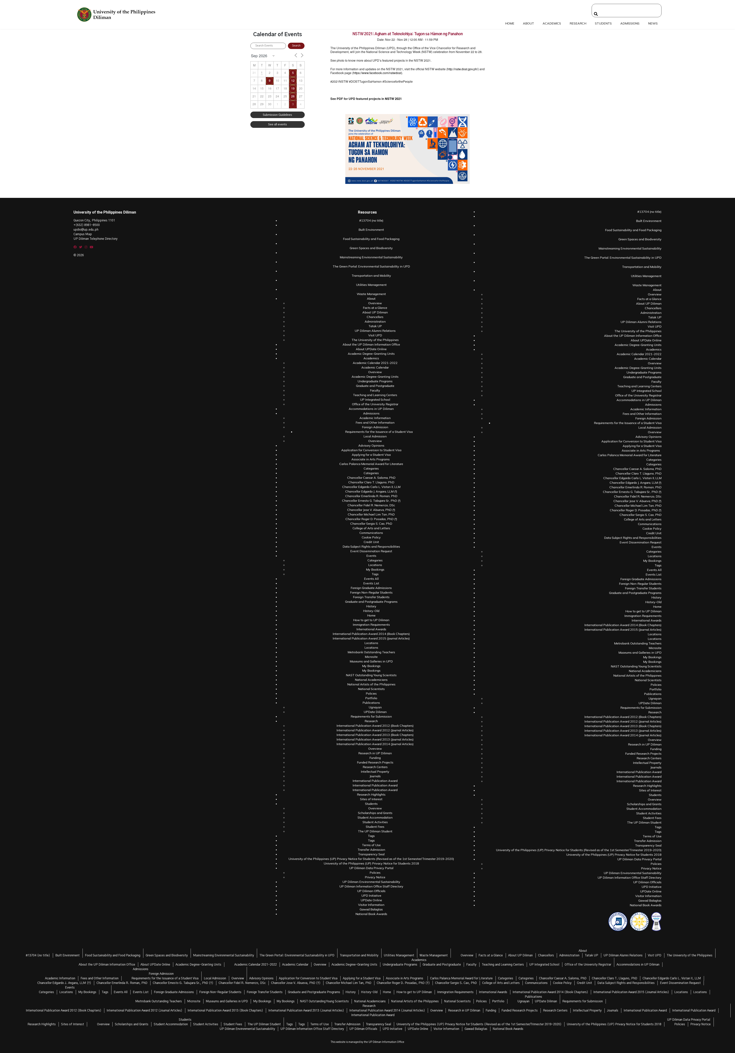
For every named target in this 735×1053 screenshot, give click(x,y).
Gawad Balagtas (371, 909)
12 (293, 80)
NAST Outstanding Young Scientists (371, 675)
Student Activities (375, 822)
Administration (375, 321)
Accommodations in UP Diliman (371, 409)
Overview (375, 303)
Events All (371, 579)
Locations (375, 565)
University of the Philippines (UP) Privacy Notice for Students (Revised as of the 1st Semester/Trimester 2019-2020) (371, 859)
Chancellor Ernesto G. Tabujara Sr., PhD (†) (371, 500)
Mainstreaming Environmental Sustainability (371, 257)
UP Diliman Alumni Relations (375, 331)
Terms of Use (371, 845)
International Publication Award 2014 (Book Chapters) (371, 634)
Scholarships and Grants (375, 813)
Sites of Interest (371, 799)
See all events (277, 124)
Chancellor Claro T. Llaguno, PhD (371, 482)
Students (603, 23)
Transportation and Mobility (371, 275)
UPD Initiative (371, 895)
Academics (552, 23)
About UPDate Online (371, 349)
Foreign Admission (375, 427)
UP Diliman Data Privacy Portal (371, 868)
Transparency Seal (371, 854)
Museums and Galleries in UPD (371, 661)
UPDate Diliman (375, 712)
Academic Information (375, 418)
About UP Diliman (375, 312)
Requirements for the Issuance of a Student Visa (379, 432)
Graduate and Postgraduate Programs (371, 602)
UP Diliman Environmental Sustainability (371, 882)
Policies (371, 693)
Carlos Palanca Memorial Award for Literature (371, 464)
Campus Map (83, 234)
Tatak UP (375, 326)
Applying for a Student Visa (371, 455)
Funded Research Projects (375, 762)
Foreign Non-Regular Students (371, 592)
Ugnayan (375, 707)
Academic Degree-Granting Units (371, 354)
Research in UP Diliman (375, 753)
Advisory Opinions (371, 445)
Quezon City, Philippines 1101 (94, 220)
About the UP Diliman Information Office (371, 344)
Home (509, 23)
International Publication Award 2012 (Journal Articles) (375, 730)
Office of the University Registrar (375, 404)
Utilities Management (371, 285)
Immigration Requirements (371, 624)
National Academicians (371, 680)
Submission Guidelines (277, 115)
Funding (375, 758)
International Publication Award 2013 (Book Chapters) (375, 735)
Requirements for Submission (371, 716)
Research (578, 23)
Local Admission (375, 436)
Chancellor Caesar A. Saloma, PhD (371, 478)
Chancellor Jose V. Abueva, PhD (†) (371, 510)
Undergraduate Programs (375, 381)
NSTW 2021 (394, 98)
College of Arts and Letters (371, 528)
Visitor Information (371, 905)
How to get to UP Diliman (371, 620)
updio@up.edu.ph (86, 229)
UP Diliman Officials (371, 891)
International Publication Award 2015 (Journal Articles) (371, 638)
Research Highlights (371, 794)
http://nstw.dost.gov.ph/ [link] (462, 69)
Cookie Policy (371, 537)
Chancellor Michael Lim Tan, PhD (371, 514)
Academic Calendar (375, 367)
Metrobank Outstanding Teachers (371, 652)
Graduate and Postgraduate (375, 386)
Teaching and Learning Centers (375, 395)
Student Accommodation (375, 817)
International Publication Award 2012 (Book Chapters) (375, 726)
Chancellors (375, 317)
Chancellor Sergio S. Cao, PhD (371, 523)
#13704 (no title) (371, 220)
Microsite (371, 657)
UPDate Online (371, 900)
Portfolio (371, 698)
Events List (371, 583)
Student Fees (375, 827)
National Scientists (371, 689)
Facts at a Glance (375, 308)
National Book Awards (371, 914)
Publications (371, 703)
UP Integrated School (375, 399)
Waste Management (371, 294)
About (528, 23)
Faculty (375, 390)
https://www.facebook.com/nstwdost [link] (377, 73)
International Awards (371, 629)
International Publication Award (375, 781)
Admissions (629, 23)
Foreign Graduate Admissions (371, 588)
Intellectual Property (375, 771)
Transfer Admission (371, 850)
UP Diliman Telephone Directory (96, 238)
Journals (375, 776)
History (371, 606)
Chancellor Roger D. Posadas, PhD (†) (371, 519)
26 (293, 96)
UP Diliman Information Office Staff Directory (371, 886)
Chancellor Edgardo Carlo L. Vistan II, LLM (371, 487)
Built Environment (371, 230)
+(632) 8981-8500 (87, 225)
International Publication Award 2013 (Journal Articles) (375, 739)
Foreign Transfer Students (371, 597)
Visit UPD (375, 335)
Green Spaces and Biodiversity (371, 248)
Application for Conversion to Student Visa (371, 450)
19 (293, 88)
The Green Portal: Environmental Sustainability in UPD (371, 266)
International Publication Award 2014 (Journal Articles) (375, 744)
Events (371, 556)
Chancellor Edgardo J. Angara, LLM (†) (371, 491)
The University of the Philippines (375, 340)
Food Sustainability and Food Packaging (371, 239)
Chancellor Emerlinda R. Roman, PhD (371, 496)
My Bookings (375, 569)
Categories (371, 468)
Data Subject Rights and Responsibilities (371, 546)
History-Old (371, 611)
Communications (371, 533)
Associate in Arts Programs (371, 459)
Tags (375, 574)
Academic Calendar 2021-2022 (375, 363)
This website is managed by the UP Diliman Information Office (367, 1042)
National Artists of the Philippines (371, 684)
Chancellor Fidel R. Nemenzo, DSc (371, 505)
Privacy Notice (375, 877)
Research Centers (375, 767)
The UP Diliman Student (375, 831)
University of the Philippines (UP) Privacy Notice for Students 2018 (371, 863)
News (653, 23)
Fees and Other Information (375, 422)
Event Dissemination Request (371, 551)
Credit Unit (371, 542)
